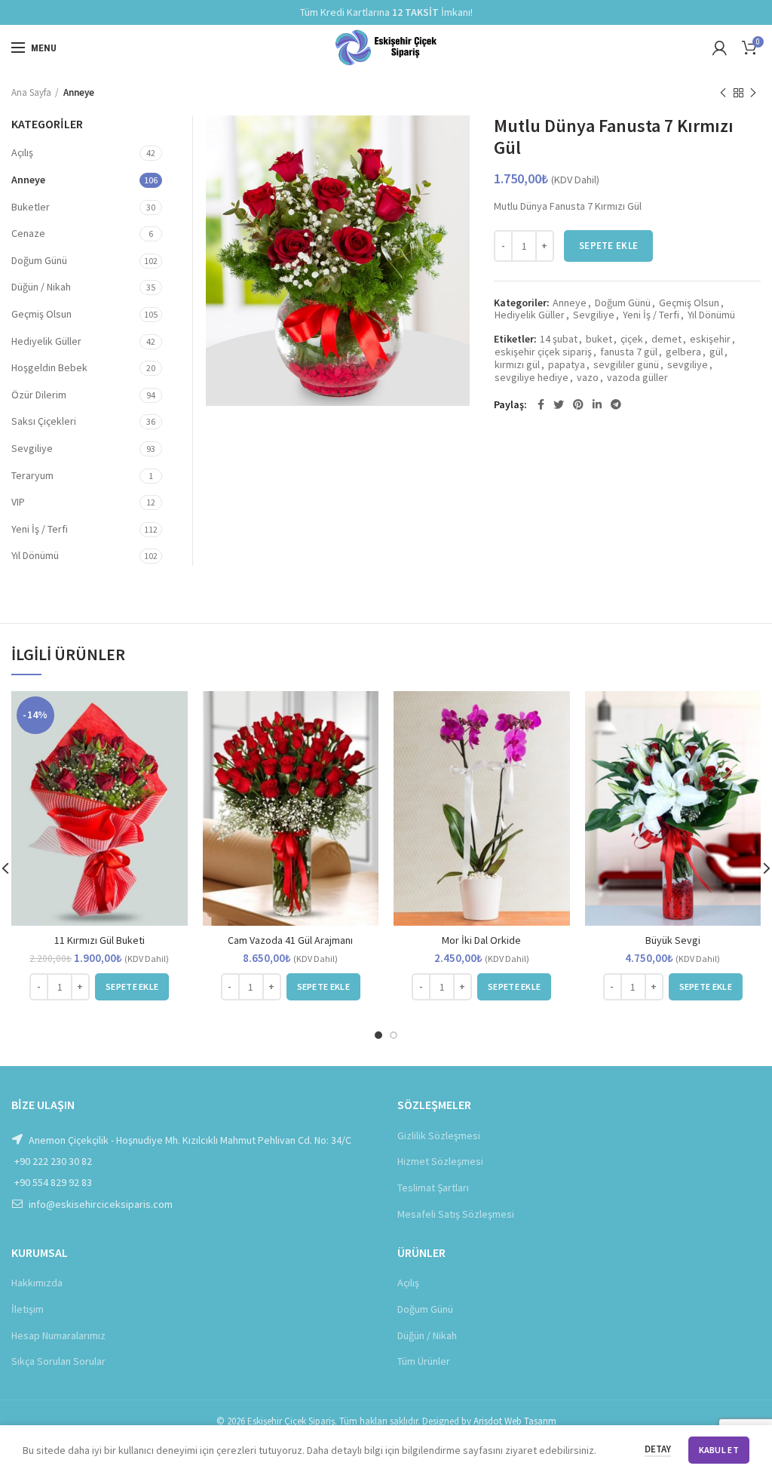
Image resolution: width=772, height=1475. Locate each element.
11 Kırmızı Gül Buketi (99, 940)
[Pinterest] (578, 404)
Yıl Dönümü (711, 315)
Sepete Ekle (608, 245)
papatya (566, 364)
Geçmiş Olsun (689, 303)
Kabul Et (719, 1449)
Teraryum (32, 475)
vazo (588, 377)
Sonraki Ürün (753, 92)
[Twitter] (558, 404)
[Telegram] (616, 404)
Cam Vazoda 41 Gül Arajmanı (290, 940)
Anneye (78, 92)
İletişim (27, 1309)
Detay (658, 1449)
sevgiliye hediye (531, 377)
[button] (132, 986)
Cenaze (28, 233)
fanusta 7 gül (628, 352)
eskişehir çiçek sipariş (543, 352)
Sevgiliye (593, 315)
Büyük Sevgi (672, 940)
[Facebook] (541, 404)
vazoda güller (637, 377)
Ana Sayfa (31, 92)
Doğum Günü (623, 303)
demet (666, 339)
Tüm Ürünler (423, 1361)
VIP (18, 502)
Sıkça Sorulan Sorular (58, 1361)
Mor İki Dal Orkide (481, 940)
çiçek (631, 339)
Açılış (22, 152)
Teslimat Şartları (433, 1187)
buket (599, 339)
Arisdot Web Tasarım (514, 1421)
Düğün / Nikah (41, 286)
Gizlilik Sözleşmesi (438, 1135)
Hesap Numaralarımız (58, 1335)
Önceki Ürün (723, 92)
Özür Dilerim (38, 394)
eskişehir (710, 339)
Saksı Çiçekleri (43, 421)
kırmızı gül (517, 364)
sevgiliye (687, 364)
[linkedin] (597, 404)
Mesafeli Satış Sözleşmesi (455, 1214)
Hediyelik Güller (530, 315)
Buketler (30, 207)
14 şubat (558, 339)
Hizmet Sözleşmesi (440, 1161)
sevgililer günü (626, 364)
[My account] (719, 47)
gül (716, 352)
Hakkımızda (37, 1282)
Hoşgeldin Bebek (49, 367)
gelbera (683, 352)
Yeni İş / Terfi (651, 315)
